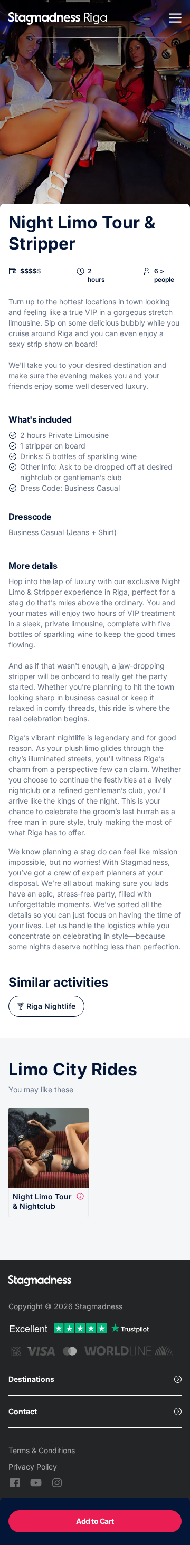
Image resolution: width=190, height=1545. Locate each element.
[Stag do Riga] (44, 19)
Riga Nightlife (50, 1006)
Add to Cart (95, 1521)
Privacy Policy (32, 1466)
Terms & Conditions (41, 1450)
